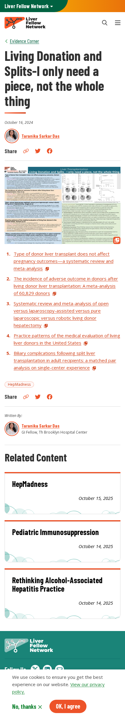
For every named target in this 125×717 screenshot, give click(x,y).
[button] (104, 22)
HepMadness (19, 384)
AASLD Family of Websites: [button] (27, 6)
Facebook (49, 151)
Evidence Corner (24, 41)
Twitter (38, 151)
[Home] (49, 23)
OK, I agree (68, 706)
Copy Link (26, 151)
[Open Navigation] (118, 23)
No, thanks (24, 706)
